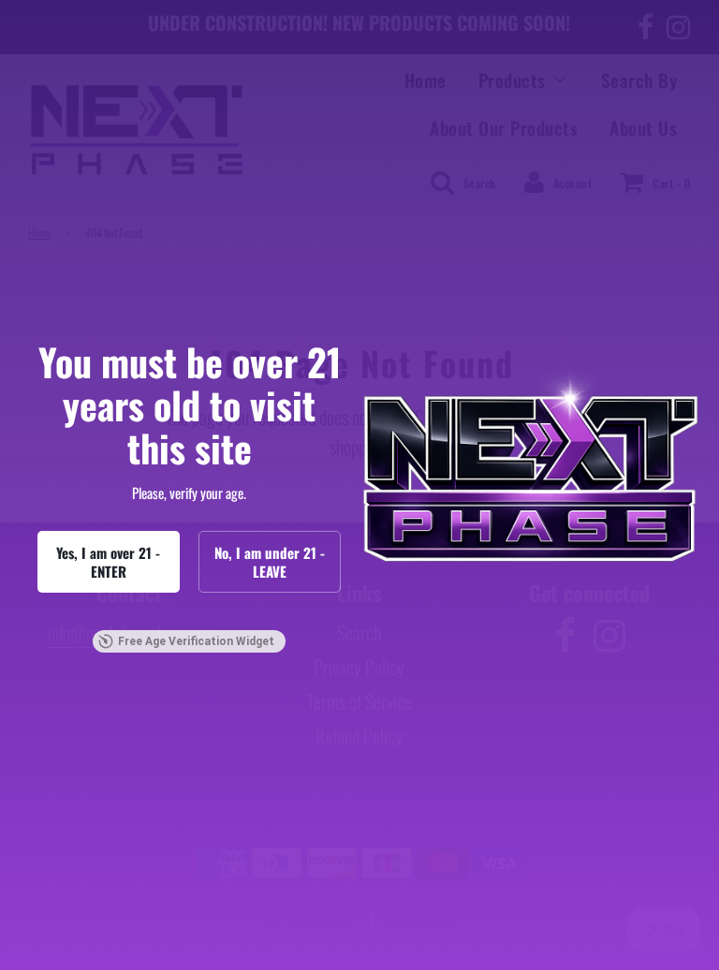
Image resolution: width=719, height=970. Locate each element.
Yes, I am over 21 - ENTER (108, 561)
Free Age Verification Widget (196, 641)
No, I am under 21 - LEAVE (269, 561)
